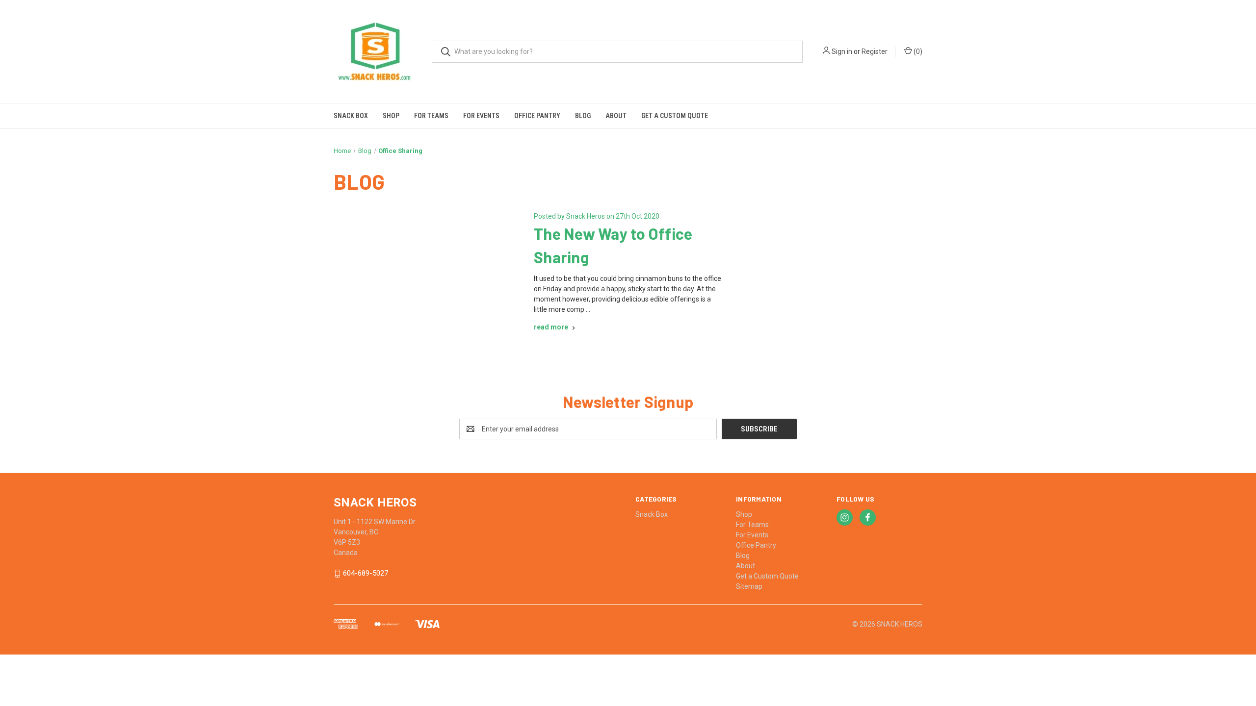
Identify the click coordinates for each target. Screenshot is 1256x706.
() (917, 51)
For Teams (431, 116)
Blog (583, 116)
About (616, 116)
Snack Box (351, 116)
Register (875, 51)
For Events (481, 116)
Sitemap (749, 586)
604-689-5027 (365, 573)
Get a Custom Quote (674, 116)
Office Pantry (537, 116)
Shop (391, 116)
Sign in (842, 51)
